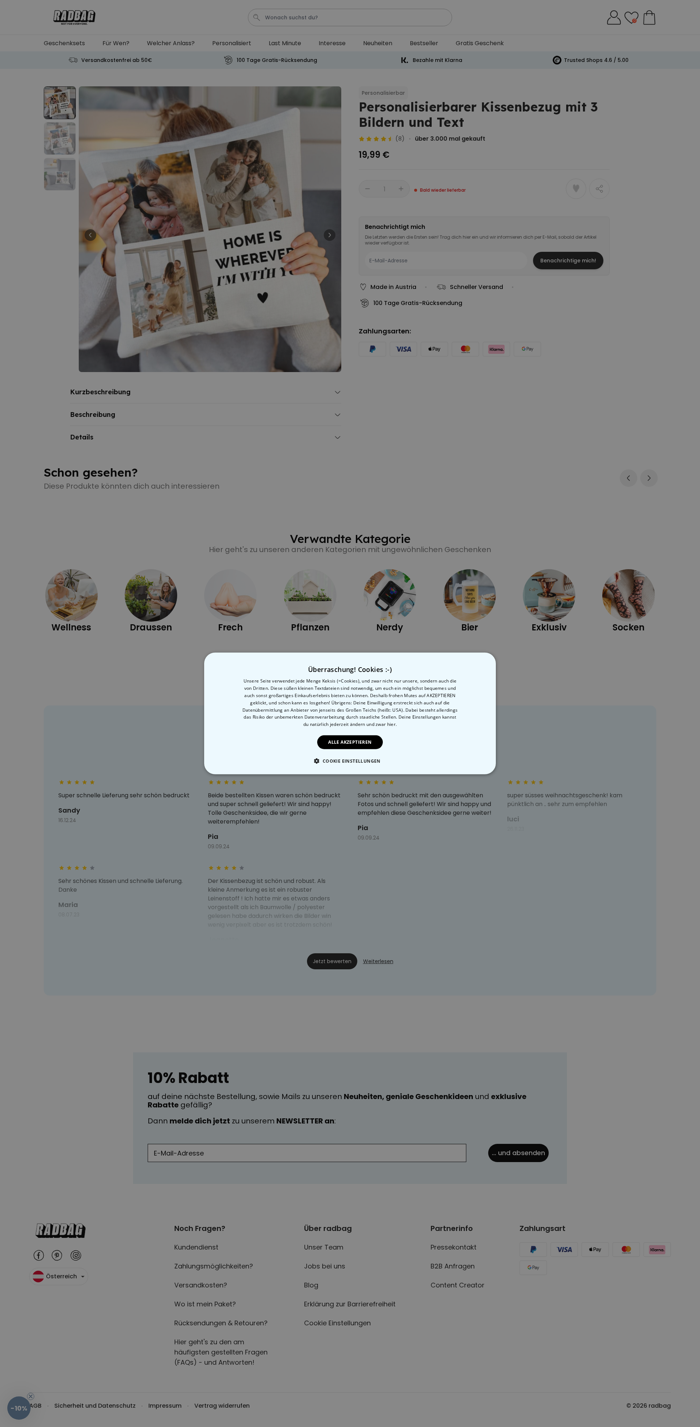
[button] (349, 760)
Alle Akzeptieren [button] (350, 742)
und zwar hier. (381, 724)
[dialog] (350, 713)
